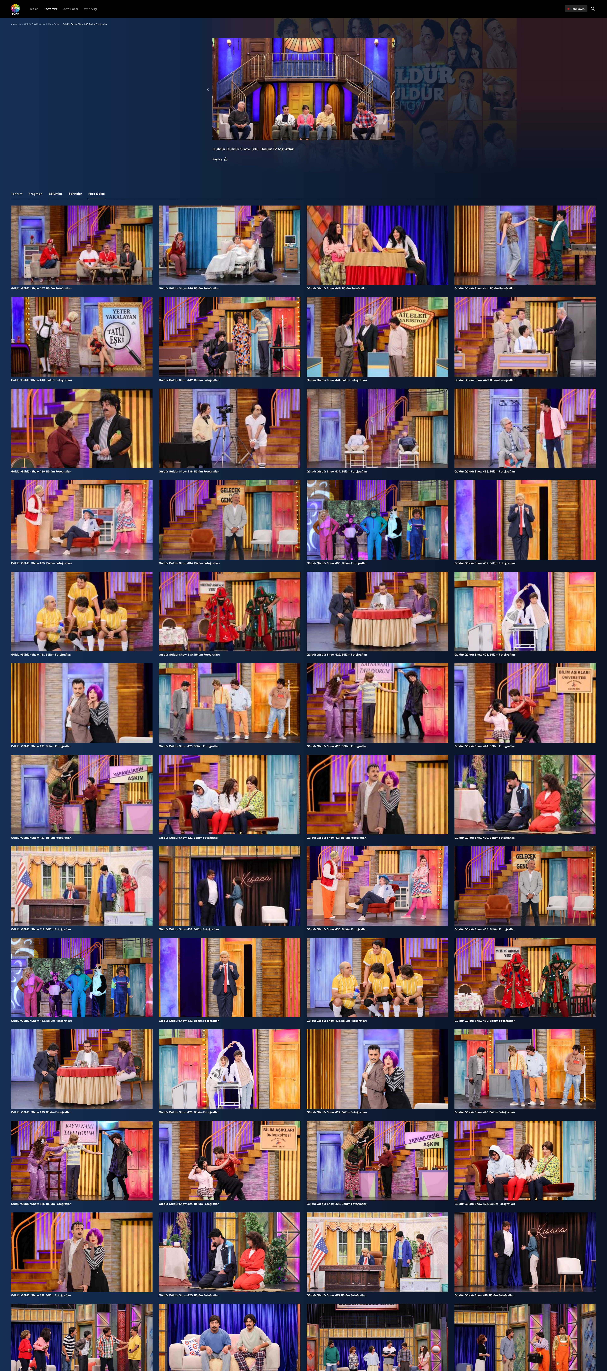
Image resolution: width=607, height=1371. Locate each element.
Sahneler (75, 194)
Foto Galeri (53, 24)
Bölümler (55, 194)
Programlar (50, 9)
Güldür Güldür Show (34, 24)
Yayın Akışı (90, 9)
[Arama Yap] (593, 8)
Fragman (35, 194)
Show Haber (70, 9)
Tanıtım (16, 194)
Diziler (34, 9)
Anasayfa (16, 24)
